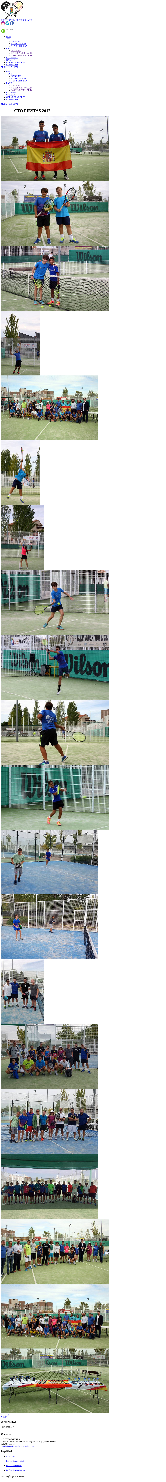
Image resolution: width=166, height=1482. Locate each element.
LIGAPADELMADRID (21, 90)
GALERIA (11, 95)
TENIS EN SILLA (19, 81)
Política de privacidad (15, 1461)
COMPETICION (18, 78)
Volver (3, 1417)
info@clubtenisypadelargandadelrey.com (17, 1446)
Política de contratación (15, 1470)
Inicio (8, 71)
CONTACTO (12, 99)
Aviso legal (10, 1456)
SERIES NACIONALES (22, 88)
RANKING (16, 76)
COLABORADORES (15, 97)
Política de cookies (14, 1465)
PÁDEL (9, 83)
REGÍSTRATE (7, 20)
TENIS (9, 74)
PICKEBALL (12, 92)
